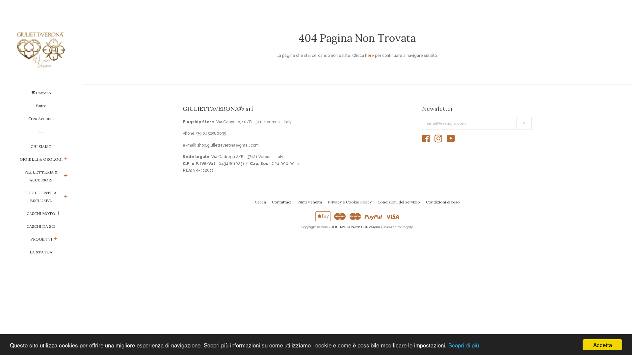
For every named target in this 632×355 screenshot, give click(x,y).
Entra (41, 105)
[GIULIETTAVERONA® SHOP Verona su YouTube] (451, 140)
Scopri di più (463, 345)
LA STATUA (41, 251)
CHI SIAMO (41, 146)
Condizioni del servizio (399, 202)
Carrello (43, 92)
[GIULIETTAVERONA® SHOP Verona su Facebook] (426, 140)
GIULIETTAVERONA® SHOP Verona (354, 227)
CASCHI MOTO (41, 213)
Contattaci (281, 202)
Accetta (602, 345)
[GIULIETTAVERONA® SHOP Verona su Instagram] (438, 140)
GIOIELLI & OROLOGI (41, 159)
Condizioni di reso (443, 202)
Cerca (260, 202)
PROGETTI (41, 239)
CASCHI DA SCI (41, 226)
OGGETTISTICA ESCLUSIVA (41, 196)
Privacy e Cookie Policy (350, 202)
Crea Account (41, 118)
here (369, 55)
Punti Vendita (309, 202)
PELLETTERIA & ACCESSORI (41, 176)
